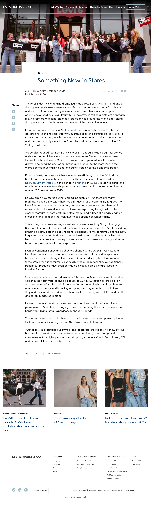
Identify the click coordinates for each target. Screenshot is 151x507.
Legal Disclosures (79, 490)
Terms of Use (130, 490)
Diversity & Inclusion (114, 461)
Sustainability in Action (77, 7)
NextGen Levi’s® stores (39, 182)
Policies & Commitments (86, 464)
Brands (55, 468)
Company (56, 461)
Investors (120, 7)
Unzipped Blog (137, 461)
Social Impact (112, 464)
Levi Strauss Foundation (116, 468)
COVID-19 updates (53, 353)
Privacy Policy (117, 490)
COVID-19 (37, 353)
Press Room (136, 464)
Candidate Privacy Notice (99, 490)
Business (43, 72)
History (55, 471)
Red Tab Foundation (114, 475)
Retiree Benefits (113, 478)
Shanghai (80, 182)
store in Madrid (73, 129)
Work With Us (135, 7)
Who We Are (57, 7)
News (111, 7)
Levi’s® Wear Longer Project (117, 471)
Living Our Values (98, 7)
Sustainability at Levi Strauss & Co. (90, 461)
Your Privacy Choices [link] (73, 497)
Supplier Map (82, 468)
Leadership (57, 464)
